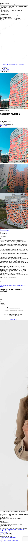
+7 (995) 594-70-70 (4, 67)
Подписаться (3, 532)
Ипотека (16, 64)
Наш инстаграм (16, 529)
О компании (10, 64)
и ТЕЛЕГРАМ (12, 530)
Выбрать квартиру (4, 125)
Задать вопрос (14, 319)
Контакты (21, 64)
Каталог (5, 64)
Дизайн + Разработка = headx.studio (9, 540)
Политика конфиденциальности (8, 537)
